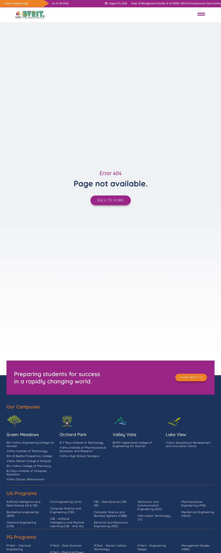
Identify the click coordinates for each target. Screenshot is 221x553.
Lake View (176, 434)
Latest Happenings (16, 3)
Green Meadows (22, 434)
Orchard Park (73, 434)
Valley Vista (124, 434)
